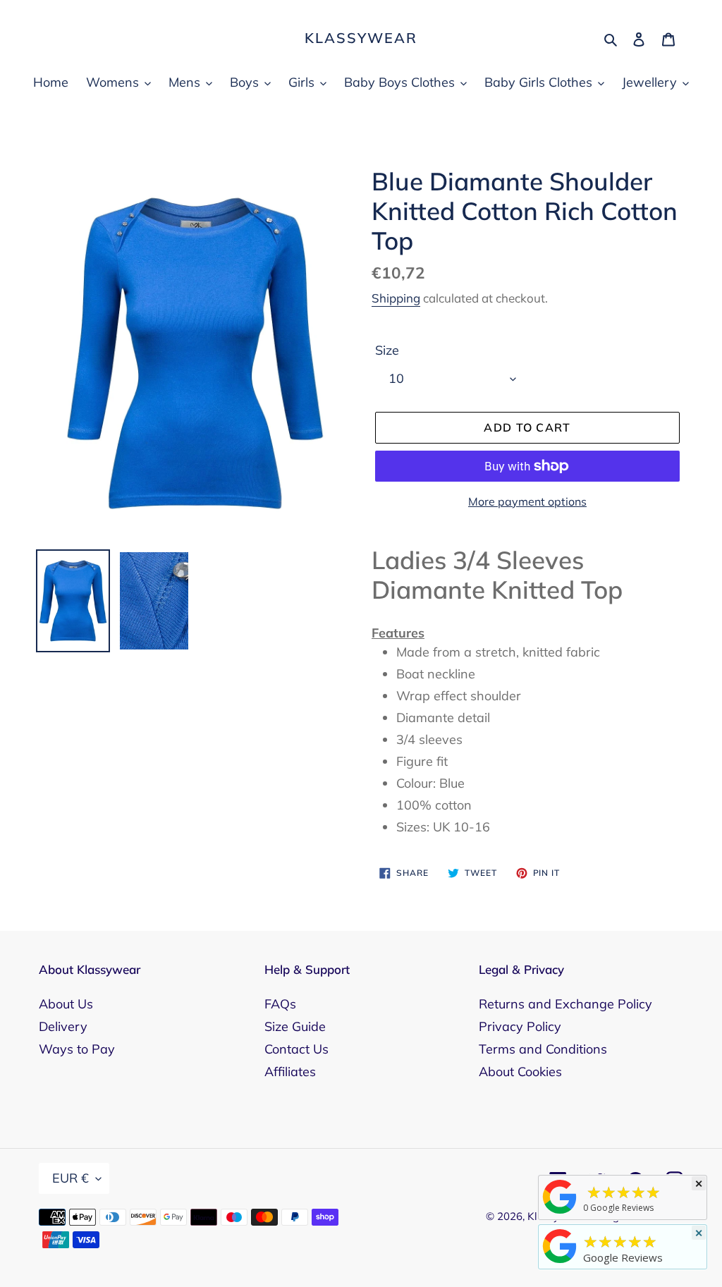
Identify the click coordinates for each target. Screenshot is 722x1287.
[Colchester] (559, 1212)
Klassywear (361, 38)
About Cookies (520, 1071)
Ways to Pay (77, 1049)
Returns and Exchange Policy (565, 1004)
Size (387, 350)
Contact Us (296, 1049)
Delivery (63, 1026)
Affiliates (290, 1071)
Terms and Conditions (543, 1049)
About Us (66, 1004)
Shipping (396, 298)
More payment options (527, 501)
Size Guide (295, 1026)
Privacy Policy (520, 1026)
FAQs (280, 1004)
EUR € (70, 1178)
